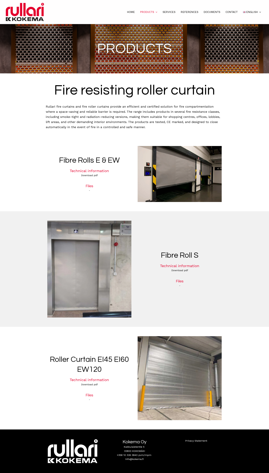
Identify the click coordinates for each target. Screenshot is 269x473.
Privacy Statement (196, 440)
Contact (232, 12)
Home (131, 12)
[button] (155, 12)
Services (169, 12)
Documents (212, 12)
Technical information (89, 171)
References (189, 12)
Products (147, 12)
